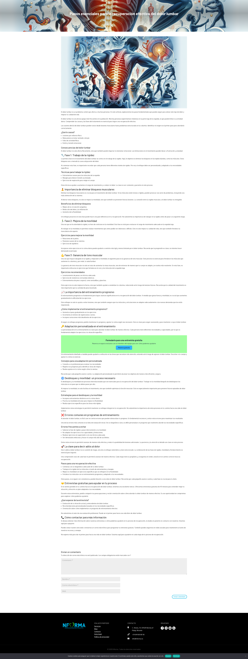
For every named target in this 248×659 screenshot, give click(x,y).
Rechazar (176, 656)
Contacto (97, 631)
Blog (95, 629)
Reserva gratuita (124, 348)
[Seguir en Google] (173, 628)
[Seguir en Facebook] (162, 628)
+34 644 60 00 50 (138, 635)
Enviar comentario (179, 597)
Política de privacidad (101, 637)
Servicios (97, 626)
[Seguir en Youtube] (170, 628)
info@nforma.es (137, 639)
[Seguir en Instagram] (166, 628)
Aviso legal (98, 634)
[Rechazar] (246, 656)
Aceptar (168, 656)
